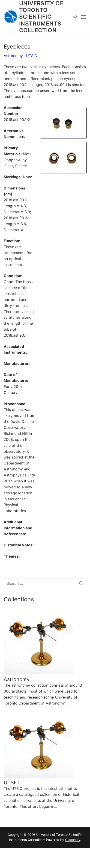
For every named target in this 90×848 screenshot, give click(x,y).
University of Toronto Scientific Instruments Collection (41, 17)
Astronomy (13, 55)
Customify (72, 840)
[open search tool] (75, 17)
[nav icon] (83, 17)
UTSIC (31, 55)
